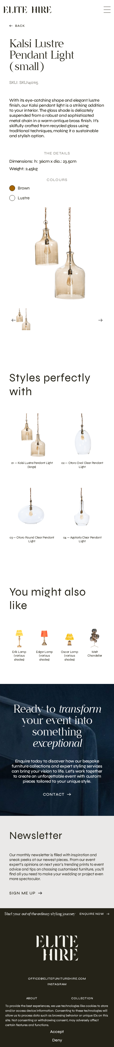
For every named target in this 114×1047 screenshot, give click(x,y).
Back (20, 25)
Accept (57, 1031)
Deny (57, 1040)
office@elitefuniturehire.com (57, 978)
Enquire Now (92, 913)
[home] (57, 948)
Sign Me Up (22, 893)
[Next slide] (100, 320)
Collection (82, 998)
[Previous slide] (13, 320)
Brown (24, 188)
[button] (22, 319)
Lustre (24, 197)
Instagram (57, 984)
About (31, 998)
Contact (53, 794)
